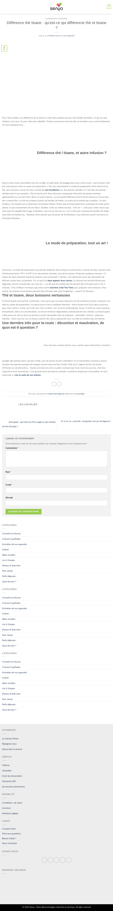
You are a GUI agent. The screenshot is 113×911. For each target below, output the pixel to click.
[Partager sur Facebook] (54, 384)
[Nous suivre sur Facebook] (44, 860)
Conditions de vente (12, 803)
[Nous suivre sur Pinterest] (56, 860)
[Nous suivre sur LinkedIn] (62, 860)
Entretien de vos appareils (14, 544)
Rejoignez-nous (9, 744)
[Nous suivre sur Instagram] (50, 860)
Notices (6, 765)
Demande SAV (9, 781)
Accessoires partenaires (13, 787)
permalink (80, 394)
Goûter (49, 18)
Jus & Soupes (8, 560)
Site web (9, 498)
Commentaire (12, 448)
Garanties (6, 771)
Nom (8, 472)
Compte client (9, 829)
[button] (3, 6)
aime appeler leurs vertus (59, 280)
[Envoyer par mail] (59, 384)
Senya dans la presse (12, 749)
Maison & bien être (11, 566)
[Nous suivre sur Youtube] (68, 860)
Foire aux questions (11, 834)
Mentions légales (10, 813)
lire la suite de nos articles (28, 375)
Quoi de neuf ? (9, 582)
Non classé (7, 571)
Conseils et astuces (11, 533)
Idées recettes (8, 555)
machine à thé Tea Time (61, 288)
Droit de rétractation (12, 776)
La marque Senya (10, 738)
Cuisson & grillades (11, 539)
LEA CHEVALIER (68, 36)
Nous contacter (9, 843)
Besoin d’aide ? (9, 838)
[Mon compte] (101, 7)
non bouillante (51, 190)
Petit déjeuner (60, 18)
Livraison (6, 808)
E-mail (9, 485)
